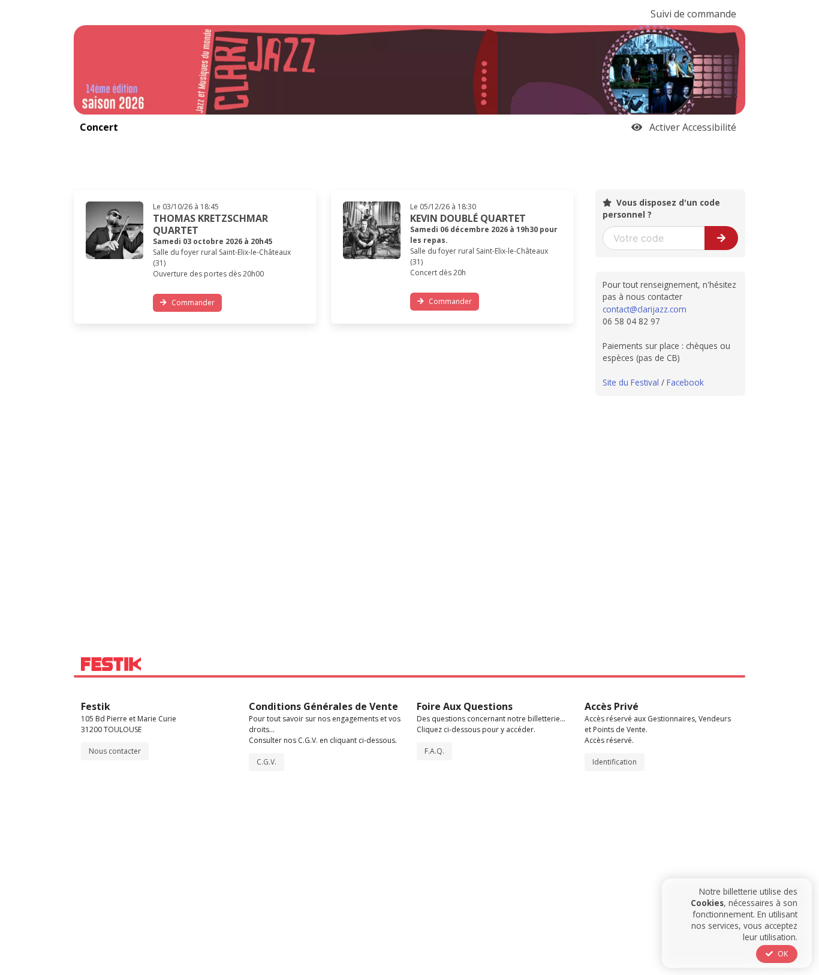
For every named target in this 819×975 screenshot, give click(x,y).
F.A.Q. (434, 751)
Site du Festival (631, 382)
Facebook (685, 382)
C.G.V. (266, 762)
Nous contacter (115, 751)
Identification (614, 762)
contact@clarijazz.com (644, 309)
